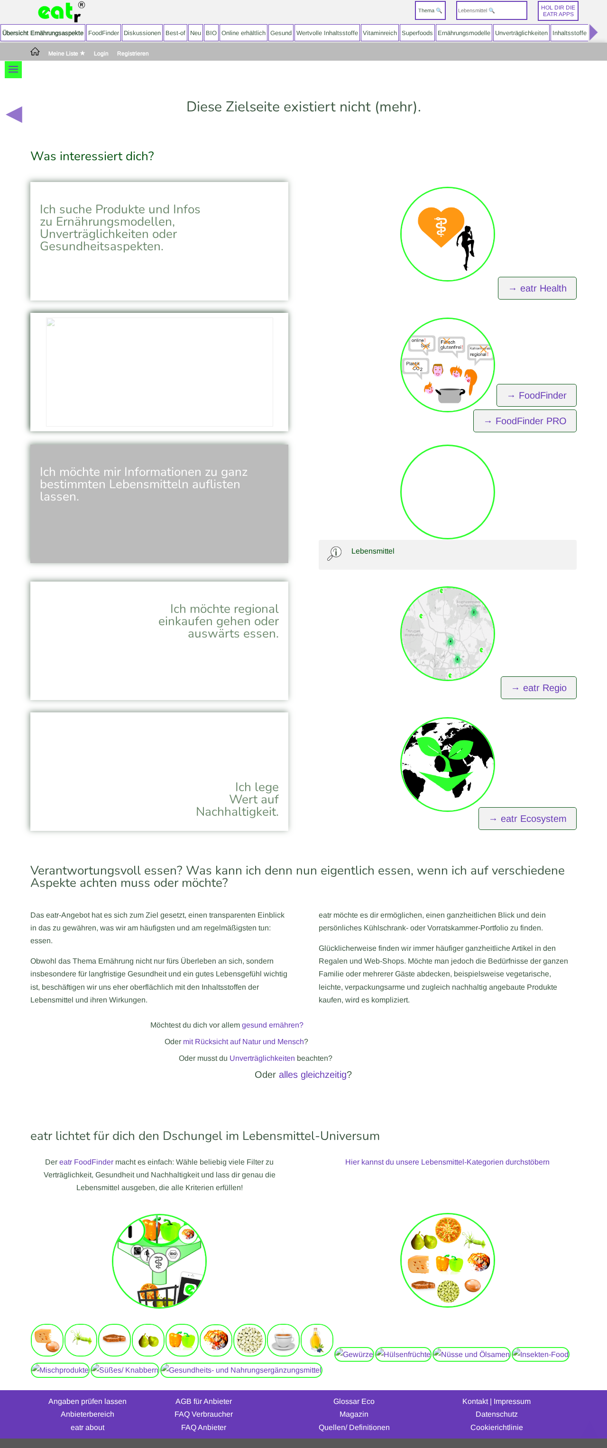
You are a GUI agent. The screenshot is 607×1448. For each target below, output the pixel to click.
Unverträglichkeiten (521, 32)
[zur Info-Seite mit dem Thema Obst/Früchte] (148, 1354)
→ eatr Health (537, 288)
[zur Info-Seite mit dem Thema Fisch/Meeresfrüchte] (81, 1354)
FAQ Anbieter (203, 1427)
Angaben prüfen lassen (87, 1401)
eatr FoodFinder (86, 1162)
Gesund (281, 32)
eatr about (87, 1427)
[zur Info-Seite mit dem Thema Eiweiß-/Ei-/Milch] (47, 1354)
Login (101, 54)
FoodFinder (103, 32)
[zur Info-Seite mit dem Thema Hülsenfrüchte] (403, 1354)
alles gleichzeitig (313, 1074)
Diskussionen (142, 32)
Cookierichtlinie (496, 1427)
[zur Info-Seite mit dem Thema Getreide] (250, 1354)
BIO (211, 32)
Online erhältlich (243, 32)
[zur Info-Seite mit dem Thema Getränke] (283, 1354)
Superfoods (417, 32)
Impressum (512, 1401)
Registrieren (133, 54)
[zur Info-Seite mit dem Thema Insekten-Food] (540, 1354)
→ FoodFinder (536, 395)
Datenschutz (497, 1414)
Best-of (175, 32)
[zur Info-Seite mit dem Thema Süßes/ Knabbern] (125, 1370)
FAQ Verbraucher (204, 1414)
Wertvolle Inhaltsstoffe (327, 32)
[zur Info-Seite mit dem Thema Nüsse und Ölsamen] (471, 1354)
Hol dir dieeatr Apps (558, 11)
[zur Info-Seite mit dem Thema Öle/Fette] (317, 1354)
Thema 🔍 (430, 10)
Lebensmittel (373, 551)
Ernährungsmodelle (464, 32)
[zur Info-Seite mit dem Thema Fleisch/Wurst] (114, 1354)
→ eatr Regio (539, 688)
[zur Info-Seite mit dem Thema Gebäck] (216, 1354)
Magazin (354, 1414)
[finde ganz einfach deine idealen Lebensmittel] (159, 1311)
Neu (195, 32)
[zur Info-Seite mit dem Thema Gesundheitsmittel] (241, 1370)
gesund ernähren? (273, 1025)
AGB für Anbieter (203, 1401)
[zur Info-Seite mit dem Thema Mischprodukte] (60, 1370)
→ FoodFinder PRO (525, 421)
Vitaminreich (380, 32)
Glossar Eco (354, 1401)
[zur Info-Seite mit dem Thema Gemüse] (182, 1354)
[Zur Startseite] (61, 12)
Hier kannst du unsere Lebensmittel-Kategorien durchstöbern (447, 1162)
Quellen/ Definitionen (354, 1427)
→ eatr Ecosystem (527, 818)
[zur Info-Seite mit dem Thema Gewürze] (354, 1354)
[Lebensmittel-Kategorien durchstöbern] (447, 1310)
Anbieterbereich (87, 1414)
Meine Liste (64, 53)
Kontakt (475, 1401)
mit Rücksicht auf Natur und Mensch (243, 1042)
